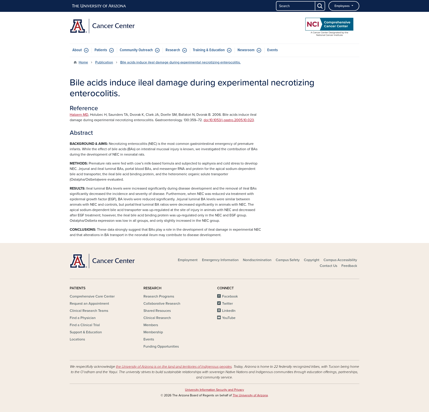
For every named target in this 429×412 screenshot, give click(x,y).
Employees (342, 6)
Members (150, 325)
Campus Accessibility (340, 260)
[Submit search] (320, 6)
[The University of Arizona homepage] (99, 6)
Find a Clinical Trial (85, 325)
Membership (153, 332)
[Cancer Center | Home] (116, 26)
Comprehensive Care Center (92, 296)
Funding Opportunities (161, 346)
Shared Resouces (157, 310)
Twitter (227, 303)
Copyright (311, 260)
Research (173, 50)
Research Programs (158, 296)
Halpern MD (79, 114)
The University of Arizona (250, 395)
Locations (77, 339)
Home (83, 62)
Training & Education (209, 50)
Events (272, 50)
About (77, 50)
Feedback (349, 266)
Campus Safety (288, 260)
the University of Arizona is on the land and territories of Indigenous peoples (174, 366)
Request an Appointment (89, 303)
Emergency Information (220, 260)
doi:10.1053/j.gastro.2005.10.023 (229, 120)
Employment (188, 260)
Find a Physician (83, 318)
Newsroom (246, 50)
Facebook (230, 296)
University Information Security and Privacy (214, 390)
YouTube (229, 318)
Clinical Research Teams (89, 310)
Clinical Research (157, 318)
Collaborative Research (161, 303)
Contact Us (328, 266)
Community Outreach (136, 50)
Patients (101, 50)
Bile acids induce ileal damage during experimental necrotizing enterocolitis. (180, 62)
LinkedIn (229, 310)
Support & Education (86, 332)
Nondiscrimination (257, 260)
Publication (104, 62)
